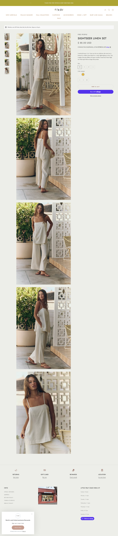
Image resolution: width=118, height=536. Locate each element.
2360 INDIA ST (94, 488)
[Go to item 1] (7, 36)
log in (38, 27)
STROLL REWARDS (9, 492)
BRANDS (109, 15)
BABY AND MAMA (96, 15)
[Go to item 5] (7, 70)
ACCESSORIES (68, 15)
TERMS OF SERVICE (9, 500)
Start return (16, 477)
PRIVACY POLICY (8, 503)
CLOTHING (56, 15)
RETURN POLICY (8, 498)
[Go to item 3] (7, 53)
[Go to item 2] (7, 45)
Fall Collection (42, 15)
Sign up (34, 27)
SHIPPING (6, 495)
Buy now (45, 477)
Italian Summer (26, 15)
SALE (59, 18)
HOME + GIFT (82, 15)
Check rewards (73, 477)
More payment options (95, 96)
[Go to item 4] (7, 62)
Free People (82, 34)
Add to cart (96, 86)
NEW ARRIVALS (11, 15)
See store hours (102, 477)
